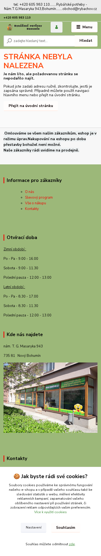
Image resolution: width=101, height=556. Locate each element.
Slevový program (39, 197)
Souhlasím (65, 527)
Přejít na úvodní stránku (31, 105)
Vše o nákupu (35, 203)
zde (72, 544)
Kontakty (32, 208)
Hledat (85, 40)
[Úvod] (23, 27)
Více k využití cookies (50, 512)
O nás (29, 191)
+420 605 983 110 (17, 18)
